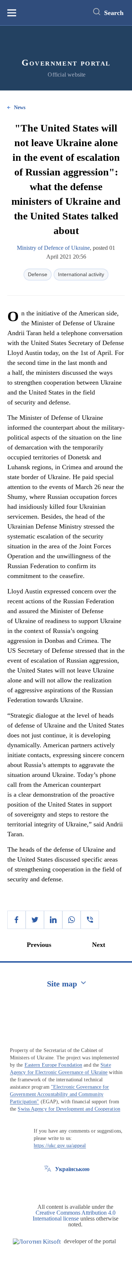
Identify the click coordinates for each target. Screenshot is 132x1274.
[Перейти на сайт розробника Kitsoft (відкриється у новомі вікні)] (37, 1241)
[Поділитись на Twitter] (35, 920)
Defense (37, 274)
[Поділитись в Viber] (90, 920)
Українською (72, 1169)
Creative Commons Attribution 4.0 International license (74, 1216)
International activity (81, 274)
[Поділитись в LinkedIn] (53, 920)
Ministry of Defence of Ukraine (53, 248)
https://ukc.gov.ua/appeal (60, 1145)
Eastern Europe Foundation (53, 1065)
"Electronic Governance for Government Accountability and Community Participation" (59, 1094)
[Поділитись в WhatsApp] (71, 920)
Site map (62, 983)
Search (114, 12)
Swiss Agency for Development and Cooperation (69, 1109)
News (19, 107)
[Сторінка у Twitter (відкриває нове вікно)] (47, 1185)
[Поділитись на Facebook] (16, 920)
